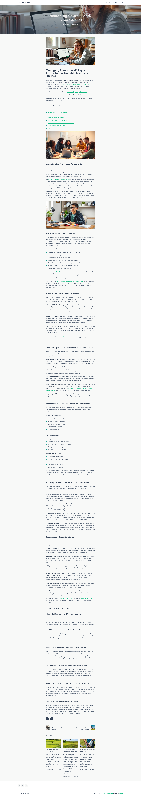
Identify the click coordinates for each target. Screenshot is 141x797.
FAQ (49, 128)
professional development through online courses (75, 84)
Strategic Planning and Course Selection (59, 115)
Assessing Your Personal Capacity (57, 112)
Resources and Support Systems (57, 125)
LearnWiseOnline (23, 2)
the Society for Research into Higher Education (67, 272)
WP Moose (121, 793)
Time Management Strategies (56, 118)
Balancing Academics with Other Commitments (61, 123)
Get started (111, 2)
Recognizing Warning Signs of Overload (59, 120)
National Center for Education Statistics (59, 179)
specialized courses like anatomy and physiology (69, 281)
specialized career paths (65, 598)
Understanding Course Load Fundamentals (60, 110)
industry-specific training (88, 598)
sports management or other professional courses (70, 336)
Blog (107, 2)
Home (116, 2)
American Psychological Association (77, 92)
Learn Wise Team (67, 24)
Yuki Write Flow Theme (107, 793)
